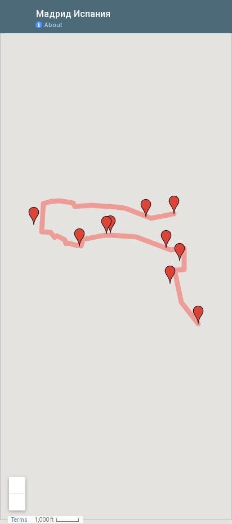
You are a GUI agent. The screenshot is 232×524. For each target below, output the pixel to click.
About (53, 25)
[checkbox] (119, 12)
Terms (19, 520)
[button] (198, 314)
